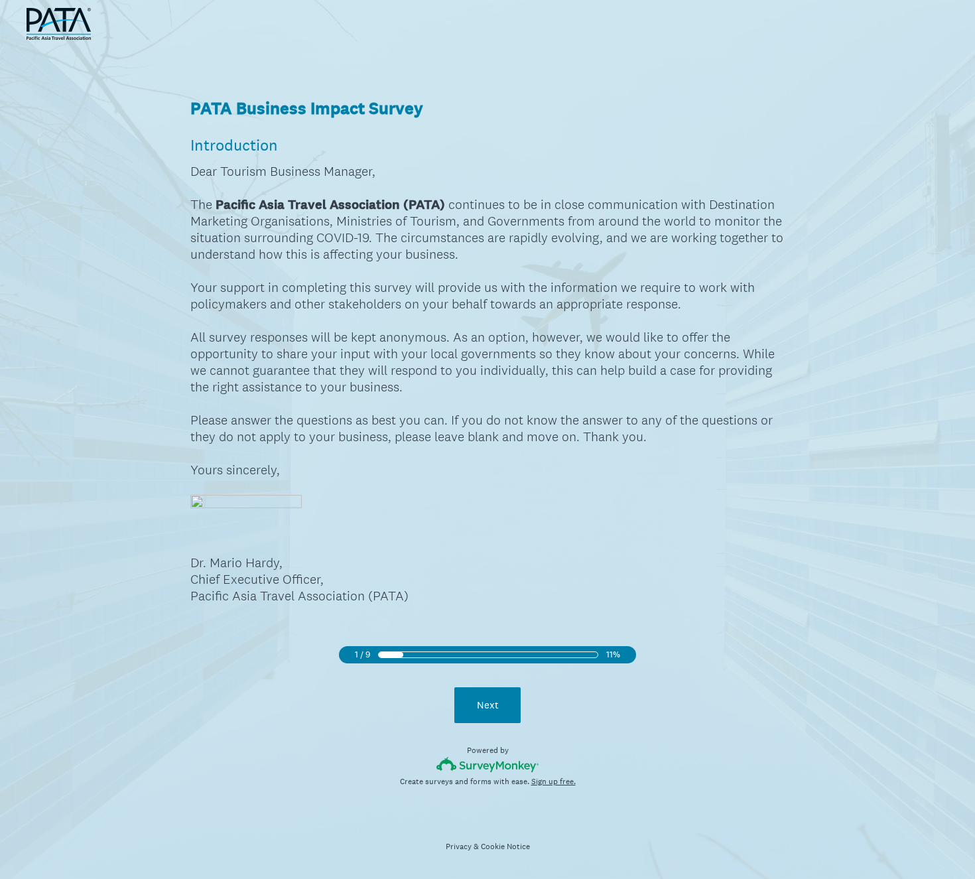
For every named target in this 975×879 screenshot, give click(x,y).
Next (488, 705)
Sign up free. (553, 781)
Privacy (459, 846)
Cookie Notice (505, 846)
